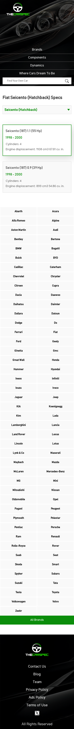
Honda (55, 360)
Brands (37, 49)
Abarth (18, 211)
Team (37, 682)
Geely (55, 341)
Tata (55, 583)
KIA (19, 406)
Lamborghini (18, 425)
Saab (18, 555)
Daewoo (55, 295)
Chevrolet (18, 276)
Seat (55, 555)
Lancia (55, 425)
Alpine (55, 220)
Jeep (55, 397)
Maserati (55, 453)
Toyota (55, 592)
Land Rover (18, 434)
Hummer (19, 369)
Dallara (18, 313)
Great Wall (18, 360)
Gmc (55, 350)
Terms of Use (37, 705)
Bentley (18, 239)
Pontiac (18, 527)
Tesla (19, 592)
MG (18, 481)
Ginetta (18, 350)
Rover (55, 546)
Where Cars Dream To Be (37, 73)
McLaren (19, 471)
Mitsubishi (18, 490)
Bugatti (55, 248)
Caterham (55, 267)
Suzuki (18, 583)
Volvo (55, 601)
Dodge (18, 323)
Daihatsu (18, 304)
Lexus (55, 434)
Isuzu (18, 388)
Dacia (18, 295)
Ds (55, 323)
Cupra (55, 285)
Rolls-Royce (18, 546)
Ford (18, 341)
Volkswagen (18, 601)
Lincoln (18, 443)
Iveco (55, 388)
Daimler (55, 304)
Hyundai (55, 369)
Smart (55, 564)
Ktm (18, 415)
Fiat (55, 332)
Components (37, 57)
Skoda (18, 564)
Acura (55, 211)
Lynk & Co (18, 453)
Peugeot (55, 508)
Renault (55, 536)
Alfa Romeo (18, 220)
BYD (55, 258)
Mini (55, 481)
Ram (18, 536)
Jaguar (19, 397)
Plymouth (18, 518)
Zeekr (18, 611)
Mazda (55, 462)
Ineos (18, 378)
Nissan (55, 490)
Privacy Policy (37, 689)
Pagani (18, 508)
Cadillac (18, 267)
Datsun (55, 313)
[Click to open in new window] (37, 713)
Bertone (55, 239)
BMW (18, 248)
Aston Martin (18, 230)
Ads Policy (37, 697)
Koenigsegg (55, 406)
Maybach (19, 462)
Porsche (55, 527)
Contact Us (37, 666)
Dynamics (37, 65)
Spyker (19, 573)
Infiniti (55, 378)
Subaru (55, 573)
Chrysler (55, 276)
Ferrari (19, 332)
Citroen (18, 285)
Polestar (55, 518)
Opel (55, 499)
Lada (55, 415)
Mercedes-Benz (55, 471)
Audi (55, 230)
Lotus (55, 443)
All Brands (37, 620)
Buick (18, 258)
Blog (37, 674)
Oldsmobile (18, 499)
